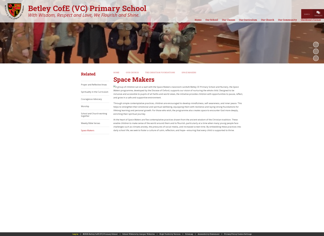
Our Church (132, 72)
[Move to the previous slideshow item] (316, 51)
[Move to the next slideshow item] (316, 58)
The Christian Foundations (160, 72)
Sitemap (189, 234)
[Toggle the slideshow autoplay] (316, 44)
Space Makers (189, 72)
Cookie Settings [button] (244, 234)
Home (116, 72)
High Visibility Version (169, 234)
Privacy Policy (230, 234)
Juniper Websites (147, 234)
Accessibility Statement (208, 234)
